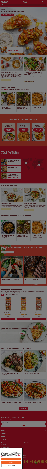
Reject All (11, 462)
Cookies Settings (11, 465)
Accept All (11, 459)
